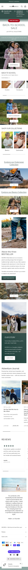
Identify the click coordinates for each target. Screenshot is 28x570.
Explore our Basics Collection (14, 192)
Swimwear (19, 150)
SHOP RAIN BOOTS (8, 278)
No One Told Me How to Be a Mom (11, 410)
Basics (7, 150)
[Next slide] (17, 121)
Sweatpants (19, 90)
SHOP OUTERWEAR (13, 116)
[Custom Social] (17, 555)
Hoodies (7, 90)
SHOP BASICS (14, 65)
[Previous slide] (11, 121)
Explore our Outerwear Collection (14, 163)
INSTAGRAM (6, 12)
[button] (2, 6)
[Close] (20, 563)
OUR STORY (10, 358)
